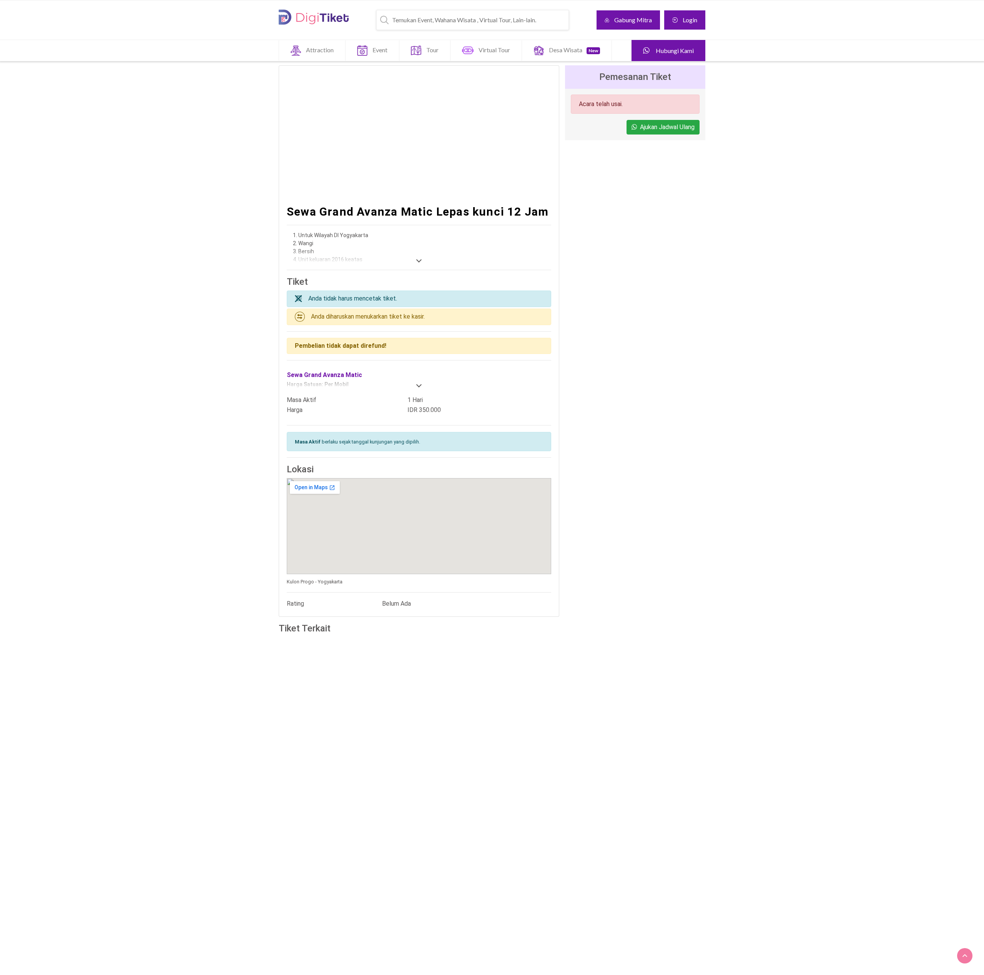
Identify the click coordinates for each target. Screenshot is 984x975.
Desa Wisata (573, 49)
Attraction (320, 49)
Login (690, 19)
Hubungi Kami (674, 50)
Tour (432, 49)
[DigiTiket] (314, 17)
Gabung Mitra (633, 19)
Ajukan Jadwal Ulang (667, 127)
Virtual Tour (494, 49)
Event (379, 49)
